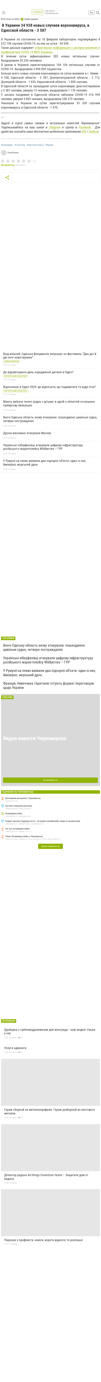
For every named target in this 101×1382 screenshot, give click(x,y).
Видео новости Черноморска (34, 738)
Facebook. (85, 127)
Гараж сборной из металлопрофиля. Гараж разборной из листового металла (49, 1111)
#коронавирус (7, 145)
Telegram (54, 127)
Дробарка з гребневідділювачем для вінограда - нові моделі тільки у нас (49, 1031)
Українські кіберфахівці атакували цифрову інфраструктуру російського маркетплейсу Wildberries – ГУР (43, 447)
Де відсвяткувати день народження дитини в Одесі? (38, 372)
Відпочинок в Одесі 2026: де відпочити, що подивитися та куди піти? (49, 387)
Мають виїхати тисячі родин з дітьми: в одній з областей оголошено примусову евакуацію (49, 403)
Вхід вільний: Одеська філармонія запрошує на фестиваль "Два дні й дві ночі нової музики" (49, 355)
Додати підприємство (50, 846)
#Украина (49, 145)
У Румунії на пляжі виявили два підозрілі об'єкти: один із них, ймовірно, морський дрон (44, 462)
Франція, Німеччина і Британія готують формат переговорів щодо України (48, 685)
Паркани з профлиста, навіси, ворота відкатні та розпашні (43, 1240)
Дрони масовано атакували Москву (27, 433)
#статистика (20, 145)
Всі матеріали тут (50, 780)
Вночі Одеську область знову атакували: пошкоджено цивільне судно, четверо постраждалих (50, 419)
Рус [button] (91, 12)
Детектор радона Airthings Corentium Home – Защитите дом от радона (46, 1177)
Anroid (93, 131)
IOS (84, 131)
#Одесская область (35, 145)
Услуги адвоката (15, 1048)
